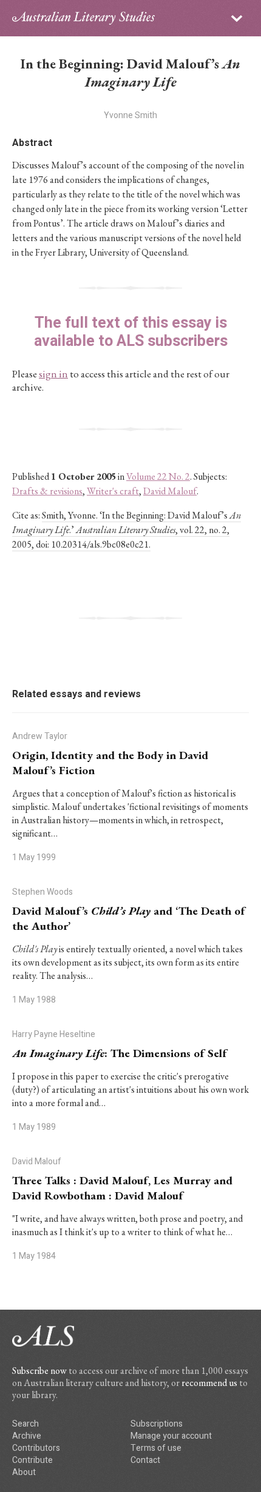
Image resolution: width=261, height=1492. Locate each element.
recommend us (209, 1382)
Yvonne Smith (130, 115)
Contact (145, 1460)
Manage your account (171, 1436)
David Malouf (170, 491)
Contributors (36, 1448)
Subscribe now (39, 1370)
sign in (53, 373)
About (24, 1472)
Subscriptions (156, 1423)
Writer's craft (113, 491)
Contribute (32, 1460)
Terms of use (155, 1448)
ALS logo (83, 18)
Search (25, 1423)
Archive (26, 1436)
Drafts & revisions (47, 491)
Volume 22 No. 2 (158, 476)
